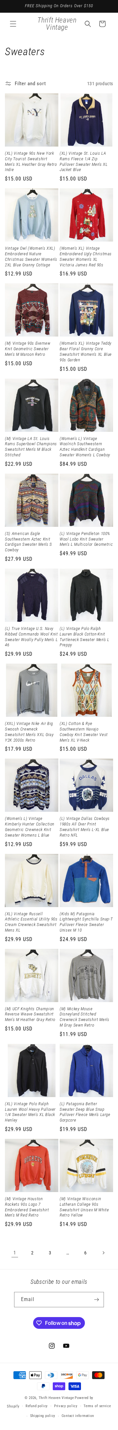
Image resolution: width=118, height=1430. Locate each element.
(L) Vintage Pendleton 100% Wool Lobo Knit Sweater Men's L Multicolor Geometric (86, 539)
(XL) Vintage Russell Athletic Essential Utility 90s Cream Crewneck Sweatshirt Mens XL (31, 922)
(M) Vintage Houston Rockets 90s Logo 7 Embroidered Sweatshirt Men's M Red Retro (27, 1207)
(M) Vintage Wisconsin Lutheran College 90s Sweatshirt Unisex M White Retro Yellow (84, 1207)
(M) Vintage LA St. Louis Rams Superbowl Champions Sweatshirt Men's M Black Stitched (31, 446)
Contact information (78, 1416)
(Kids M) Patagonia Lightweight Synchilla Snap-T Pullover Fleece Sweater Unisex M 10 (86, 922)
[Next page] (103, 1253)
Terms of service (97, 1406)
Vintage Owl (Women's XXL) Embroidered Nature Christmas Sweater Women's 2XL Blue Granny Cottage (31, 256)
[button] (13, 24)
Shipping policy (43, 1416)
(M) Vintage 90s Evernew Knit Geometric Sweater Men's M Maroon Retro (27, 349)
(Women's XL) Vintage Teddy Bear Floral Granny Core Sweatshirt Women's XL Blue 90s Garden (86, 351)
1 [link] (14, 1253)
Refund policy (37, 1406)
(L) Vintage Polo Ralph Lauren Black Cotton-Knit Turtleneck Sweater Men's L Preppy (84, 636)
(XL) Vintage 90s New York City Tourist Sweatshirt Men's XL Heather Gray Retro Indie (31, 161)
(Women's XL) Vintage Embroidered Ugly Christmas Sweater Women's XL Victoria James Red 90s (86, 256)
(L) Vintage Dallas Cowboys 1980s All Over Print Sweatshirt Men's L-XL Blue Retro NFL (85, 826)
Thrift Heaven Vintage (56, 1398)
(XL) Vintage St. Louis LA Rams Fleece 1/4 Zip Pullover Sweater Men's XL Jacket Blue (84, 161)
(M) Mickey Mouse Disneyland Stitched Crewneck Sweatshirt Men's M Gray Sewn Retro (84, 1017)
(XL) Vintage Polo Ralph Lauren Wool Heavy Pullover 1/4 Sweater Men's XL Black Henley (30, 1112)
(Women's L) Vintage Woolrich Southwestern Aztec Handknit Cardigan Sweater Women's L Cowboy (85, 446)
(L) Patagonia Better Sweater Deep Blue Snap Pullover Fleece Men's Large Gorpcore (85, 1112)
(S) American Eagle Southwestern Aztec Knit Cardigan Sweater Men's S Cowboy (28, 541)
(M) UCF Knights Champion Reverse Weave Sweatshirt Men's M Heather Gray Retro (30, 1014)
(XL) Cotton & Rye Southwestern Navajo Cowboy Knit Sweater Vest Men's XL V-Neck (84, 731)
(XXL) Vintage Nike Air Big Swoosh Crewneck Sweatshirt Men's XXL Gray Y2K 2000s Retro (29, 731)
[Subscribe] (96, 1299)
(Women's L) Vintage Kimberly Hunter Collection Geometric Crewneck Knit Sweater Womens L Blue (29, 826)
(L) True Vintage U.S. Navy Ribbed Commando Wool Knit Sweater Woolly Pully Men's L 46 (31, 636)
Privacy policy (66, 1406)
